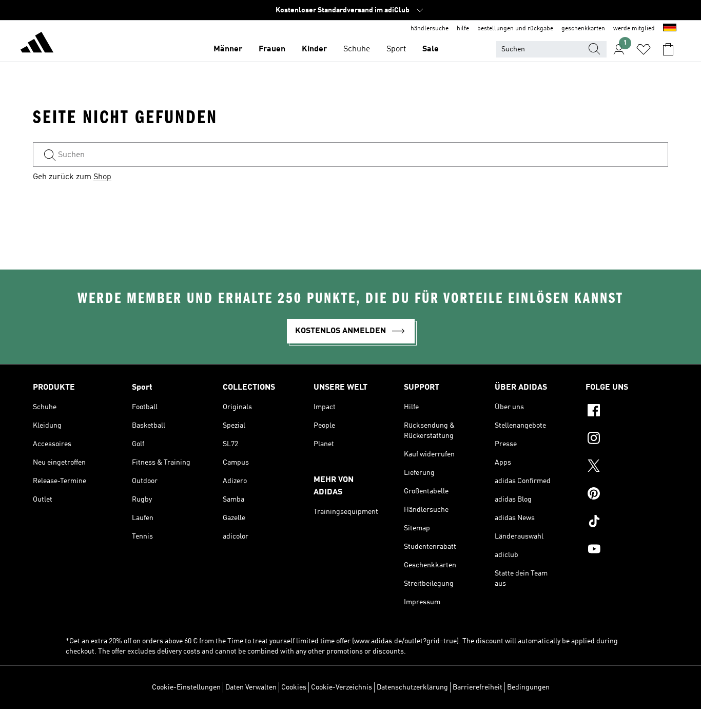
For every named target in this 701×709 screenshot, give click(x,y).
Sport (396, 49)
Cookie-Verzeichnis (341, 687)
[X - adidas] (627, 467)
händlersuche (430, 29)
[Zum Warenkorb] (668, 49)
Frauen (272, 49)
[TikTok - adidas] (627, 522)
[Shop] (37, 44)
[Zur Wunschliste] (643, 49)
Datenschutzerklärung (412, 687)
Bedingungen (528, 687)
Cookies (293, 687)
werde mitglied (634, 29)
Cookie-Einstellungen (186, 687)
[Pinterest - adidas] (627, 495)
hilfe (463, 29)
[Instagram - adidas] (627, 439)
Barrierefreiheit (477, 687)
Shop (102, 177)
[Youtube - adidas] (627, 550)
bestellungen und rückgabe (515, 29)
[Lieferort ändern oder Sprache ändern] (669, 29)
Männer (227, 49)
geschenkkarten (583, 29)
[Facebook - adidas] (627, 412)
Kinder (314, 49)
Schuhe (356, 49)
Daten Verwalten (251, 687)
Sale (430, 49)
